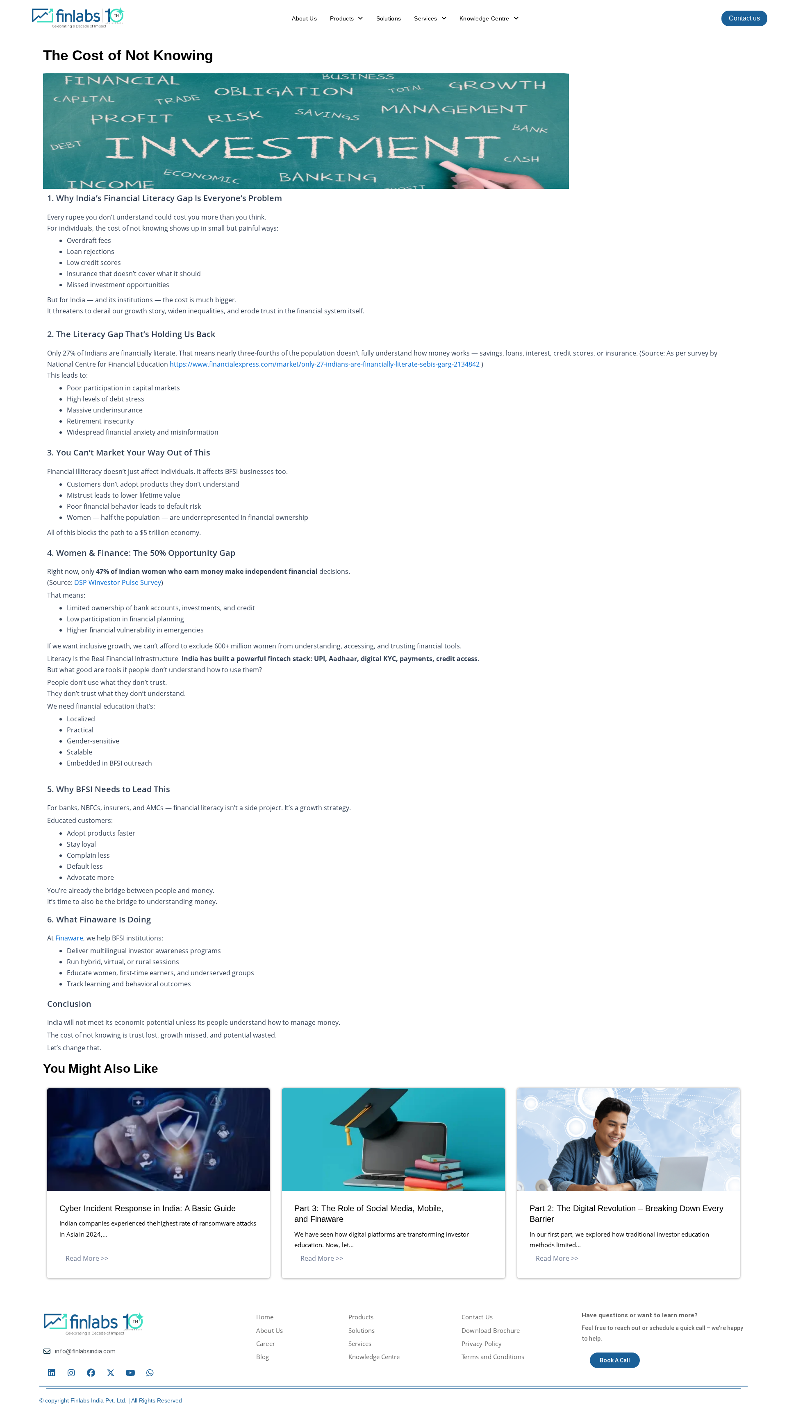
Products (342, 18)
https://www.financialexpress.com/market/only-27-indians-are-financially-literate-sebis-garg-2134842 (325, 364)
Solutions (388, 18)
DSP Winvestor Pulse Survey (117, 582)
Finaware (69, 937)
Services (425, 18)
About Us (304, 18)
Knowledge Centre (484, 18)
